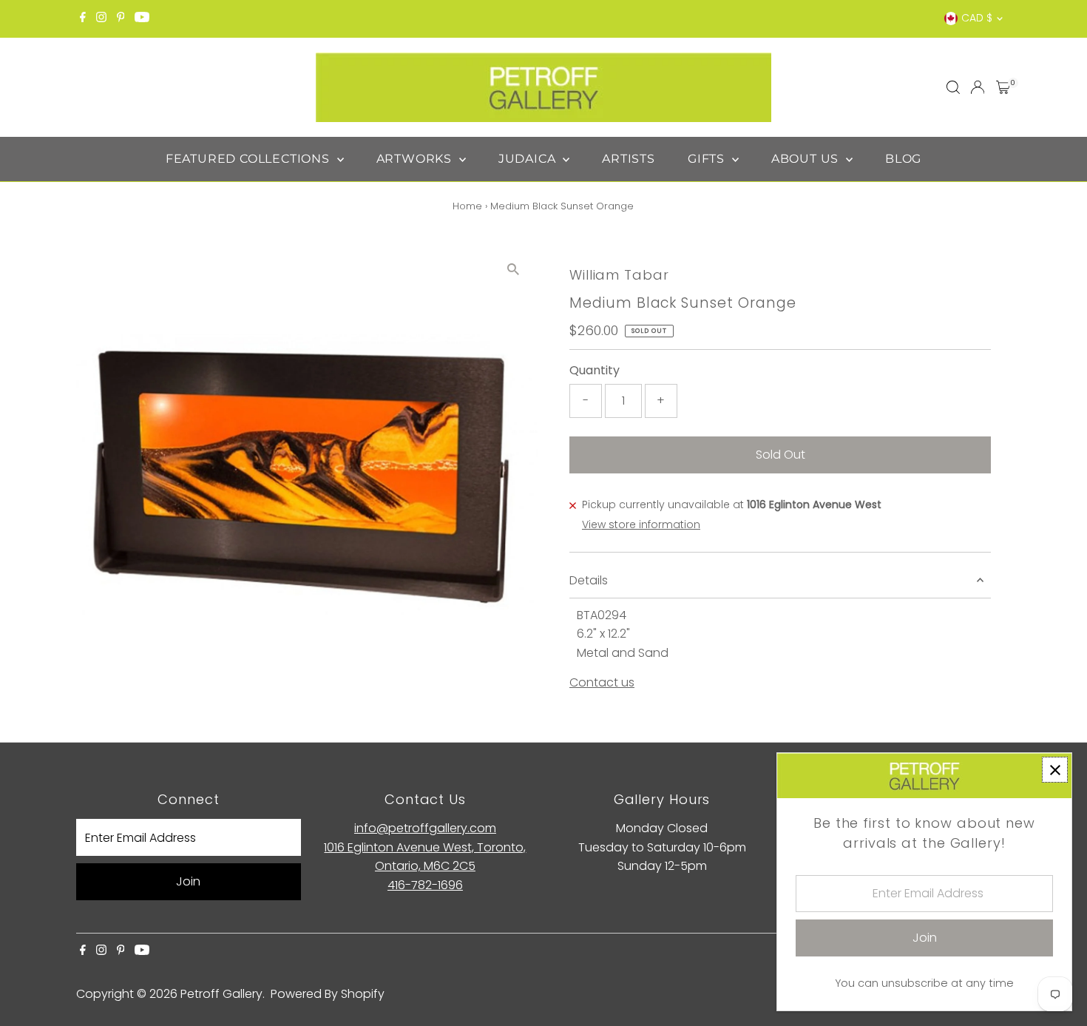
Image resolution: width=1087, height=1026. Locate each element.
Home (467, 206)
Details (588, 580)
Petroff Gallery (221, 993)
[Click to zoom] (513, 269)
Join (188, 881)
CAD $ (976, 17)
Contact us (601, 683)
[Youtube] (142, 18)
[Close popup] (1055, 770)
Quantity (594, 370)
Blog (903, 159)
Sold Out (780, 454)
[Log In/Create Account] (977, 87)
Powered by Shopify (328, 993)
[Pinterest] (121, 18)
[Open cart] (1003, 87)
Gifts (708, 159)
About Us (806, 159)
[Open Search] (953, 87)
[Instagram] (101, 18)
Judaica (528, 159)
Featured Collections (249, 159)
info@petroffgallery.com (425, 828)
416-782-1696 (425, 885)
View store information (641, 524)
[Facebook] (82, 18)
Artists (628, 159)
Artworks (416, 159)
